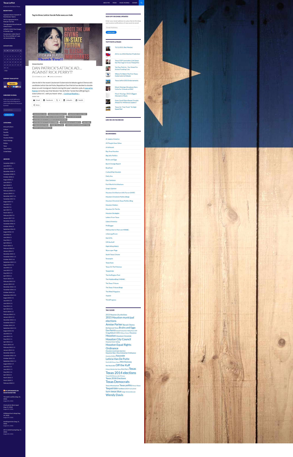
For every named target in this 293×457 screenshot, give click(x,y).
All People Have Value (113, 143)
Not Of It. (109, 238)
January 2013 (7, 350)
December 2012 (8, 353)
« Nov (5, 70)
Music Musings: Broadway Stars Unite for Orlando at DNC (126, 88)
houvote (120, 355)
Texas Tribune (136, 385)
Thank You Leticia (57, 125)
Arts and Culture (8, 127)
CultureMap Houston (113, 172)
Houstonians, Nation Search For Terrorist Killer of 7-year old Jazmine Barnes (11, 36)
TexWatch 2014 (123, 389)
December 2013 (8, 320)
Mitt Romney (126, 362)
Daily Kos (109, 176)
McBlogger (110, 226)
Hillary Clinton (125, 333)
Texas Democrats (117, 382)
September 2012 (8, 361)
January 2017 (7, 218)
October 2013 (7, 325)
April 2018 (6, 185)
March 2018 (7, 188)
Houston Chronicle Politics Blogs (117, 197)
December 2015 (8, 254)
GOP (135, 330)
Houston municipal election (115, 351)
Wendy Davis (114, 395)
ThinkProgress (111, 300)
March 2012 (7, 377)
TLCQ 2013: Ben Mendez (124, 47)
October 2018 (7, 177)
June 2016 (6, 237)
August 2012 (7, 364)
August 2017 (7, 202)
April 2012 (6, 375)
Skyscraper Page (111, 250)
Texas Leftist (9, 2)
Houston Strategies (112, 213)
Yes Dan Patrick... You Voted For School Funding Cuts (126, 68)
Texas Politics (37, 64)
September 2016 (8, 229)
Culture (5, 129)
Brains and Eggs (111, 160)
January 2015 (7, 284)
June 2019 (6, 166)
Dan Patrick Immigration (57, 114)
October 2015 (7, 259)
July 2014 (6, 300)
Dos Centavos (111, 180)
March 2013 (7, 344)
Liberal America (111, 221)
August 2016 (7, 232)
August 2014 (7, 298)
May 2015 (6, 273)
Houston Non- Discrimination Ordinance (121, 353)
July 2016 (6, 234)
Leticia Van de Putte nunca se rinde (46, 122)
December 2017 (8, 196)
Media (115, 2)
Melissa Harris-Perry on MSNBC (117, 230)
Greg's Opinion (111, 188)
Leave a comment (56, 76)
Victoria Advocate (131, 392)
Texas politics (126, 385)
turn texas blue (113, 391)
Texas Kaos (110, 263)
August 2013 (7, 331)
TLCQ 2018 (132, 389)
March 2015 (7, 278)
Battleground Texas (112, 328)
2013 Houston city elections (116, 315)
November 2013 (8, 322)
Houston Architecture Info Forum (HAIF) (120, 193)
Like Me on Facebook (115, 120)
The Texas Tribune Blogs (114, 287)
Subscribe (111, 32)
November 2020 (8, 163)
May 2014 (6, 306)
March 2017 (7, 212)
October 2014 (7, 292)
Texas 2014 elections (41, 125)
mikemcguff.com (112, 234)
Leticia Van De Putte (73, 117)
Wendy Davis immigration (42, 128)
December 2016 (8, 221)
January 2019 (7, 169)
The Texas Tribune (112, 283)
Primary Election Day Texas (113, 369)
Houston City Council (118, 339)
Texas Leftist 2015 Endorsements (126, 80)
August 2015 (7, 265)
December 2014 (8, 287)
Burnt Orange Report (113, 164)
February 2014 (7, 314)
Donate (134, 2)
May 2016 (6, 240)
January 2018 (7, 193)
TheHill (108, 296)
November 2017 (8, 199)
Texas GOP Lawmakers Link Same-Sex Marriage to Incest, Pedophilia (127, 62)
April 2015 (6, 276)
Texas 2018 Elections (116, 378)
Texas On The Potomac (114, 267)
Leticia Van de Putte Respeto (70, 122)
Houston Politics (111, 356)
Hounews (133, 333)
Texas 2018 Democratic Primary (115, 376)
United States (7, 151)
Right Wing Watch (112, 246)
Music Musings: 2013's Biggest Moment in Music (126, 95)
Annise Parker (114, 324)
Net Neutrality (110, 366)
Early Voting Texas (129, 330)
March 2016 (7, 245)
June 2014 (6, 303)
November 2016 (8, 223)
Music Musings (124, 2)
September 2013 (8, 328)
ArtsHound (110, 147)
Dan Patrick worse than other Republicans (49, 117)
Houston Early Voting (113, 342)
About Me (106, 2)
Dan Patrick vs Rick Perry (77, 114)
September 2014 (8, 295)
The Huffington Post (113, 275)
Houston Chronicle (123, 336)
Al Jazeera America (112, 139)
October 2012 (7, 358)
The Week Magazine (113, 292)
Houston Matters (112, 205)
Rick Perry (86, 122)
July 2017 (6, 204)
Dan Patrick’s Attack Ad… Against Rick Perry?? (57, 70)
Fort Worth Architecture (114, 184)
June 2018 (6, 182)
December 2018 (8, 171)
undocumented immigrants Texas (77, 125)
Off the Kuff (110, 242)
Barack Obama (128, 325)
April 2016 (6, 243)
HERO (118, 333)
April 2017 (6, 210)
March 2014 (7, 311)
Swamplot (109, 259)
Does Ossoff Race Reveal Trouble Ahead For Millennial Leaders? (126, 101)
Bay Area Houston (112, 151)
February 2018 (7, 191)
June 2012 (6, 369)
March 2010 (7, 380)
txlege (123, 392)
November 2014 (8, 289)
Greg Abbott (111, 333)
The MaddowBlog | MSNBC (115, 279)
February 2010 (7, 383)
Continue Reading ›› (71, 93)
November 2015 (8, 256)
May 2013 (6, 339)
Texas (132, 368)
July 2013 (6, 333)
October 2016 (7, 226)
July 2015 (6, 267)
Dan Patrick (111, 330)
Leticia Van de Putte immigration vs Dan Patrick (50, 119)
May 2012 (6, 372)
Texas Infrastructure (112, 385)
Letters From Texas (112, 217)
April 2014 (6, 309)
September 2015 (8, 262)
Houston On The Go (113, 209)
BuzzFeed (109, 168)
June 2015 (6, 270)
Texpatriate (110, 271)
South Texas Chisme (113, 254)
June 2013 (6, 336)
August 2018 (7, 180)
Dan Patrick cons (40, 114)
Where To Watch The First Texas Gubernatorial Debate (126, 75)
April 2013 (6, 342)
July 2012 (6, 366)
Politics (5, 143)
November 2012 (8, 355)
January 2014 (7, 317)
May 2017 (6, 207)
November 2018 (8, 174)
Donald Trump (120, 330)
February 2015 (7, 281)
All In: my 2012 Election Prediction (127, 54)
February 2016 (7, 248)
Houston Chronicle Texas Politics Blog (119, 201)
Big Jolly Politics (111, 155)
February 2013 (7, 347)
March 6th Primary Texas (112, 362)
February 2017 (7, 215)
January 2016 (7, 251)
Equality (5, 132)
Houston (111, 335)
